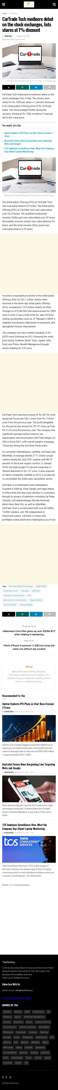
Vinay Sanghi (26, 604)
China (29, 1022)
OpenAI (28, 1047)
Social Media (10, 1052)
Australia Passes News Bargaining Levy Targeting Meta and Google (28, 142)
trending (8, 1063)
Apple (18, 1017)
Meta (45, 1042)
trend (47, 1057)
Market (24, 1042)
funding (33, 1032)
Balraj (8, 36)
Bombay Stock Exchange (21, 586)
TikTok (38, 1057)
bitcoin (7, 1022)
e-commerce (10, 1027)
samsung (40, 1047)
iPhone (7, 1042)
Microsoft (8, 1047)
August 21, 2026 (23, 712)
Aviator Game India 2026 (16, 998)
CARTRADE (41, 586)
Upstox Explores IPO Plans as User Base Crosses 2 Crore (28, 134)
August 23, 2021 (23, 36)
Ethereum (8, 1032)
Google (7, 1037)
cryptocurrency (43, 1022)
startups (45, 1052)
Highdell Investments (14, 595)
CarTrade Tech (11, 591)
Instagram (27, 1037)
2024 (27, 1012)
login (11, 885)
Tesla (28, 1057)
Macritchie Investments (15, 600)
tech (6, 1057)
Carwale (25, 591)
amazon (7, 1017)
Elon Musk (44, 1027)
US (26, 1063)
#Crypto (7, 1012)
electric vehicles (27, 1027)
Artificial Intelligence (34, 1017)
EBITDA (35, 591)
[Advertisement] (29, 264)
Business (13, 13)
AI (48, 1012)
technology (17, 1057)
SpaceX (23, 1052)
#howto (18, 1012)
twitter (18, 1063)
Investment (41, 1037)
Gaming (44, 1032)
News (19, 1047)
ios (51, 1037)
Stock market (10, 604)
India (16, 1037)
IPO (29, 595)
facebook (21, 1032)
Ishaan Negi (9, 712)
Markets (35, 1042)
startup (34, 1052)
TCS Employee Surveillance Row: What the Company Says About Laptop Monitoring (29, 150)
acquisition (38, 1012)
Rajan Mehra (36, 600)
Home (4, 13)
